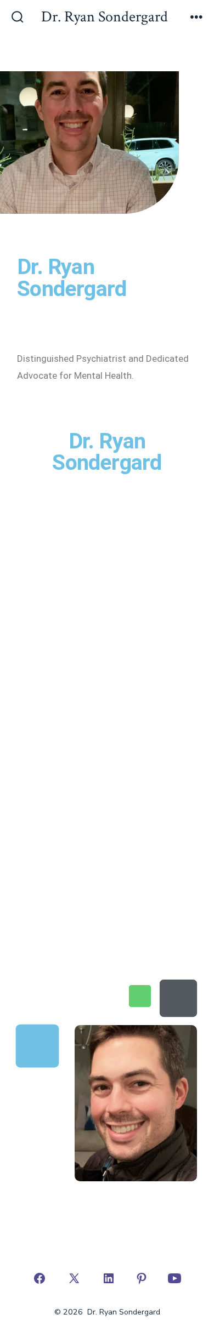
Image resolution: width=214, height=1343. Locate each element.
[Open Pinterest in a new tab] (141, 1278)
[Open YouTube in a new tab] (174, 1278)
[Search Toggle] (17, 18)
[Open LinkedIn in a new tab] (108, 1278)
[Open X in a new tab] (74, 1278)
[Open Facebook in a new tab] (39, 1278)
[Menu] (196, 18)
